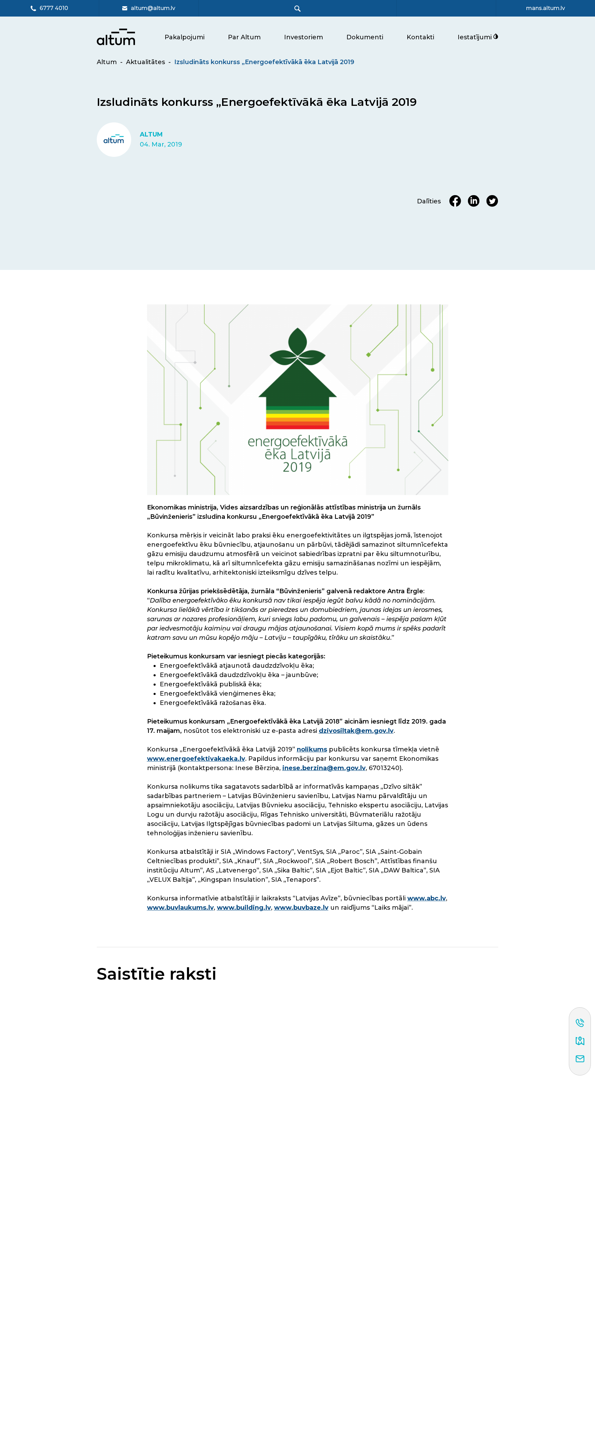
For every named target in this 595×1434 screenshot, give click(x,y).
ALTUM (151, 134)
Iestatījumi (475, 37)
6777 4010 (54, 8)
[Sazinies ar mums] (580, 1059)
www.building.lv (244, 907)
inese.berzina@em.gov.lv (324, 768)
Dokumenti (364, 37)
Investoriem (303, 37)
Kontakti (420, 37)
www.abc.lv (426, 898)
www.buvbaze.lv (301, 907)
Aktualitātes (145, 62)
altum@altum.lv (153, 8)
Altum (107, 62)
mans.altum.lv (545, 8)
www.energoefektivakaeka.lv (196, 759)
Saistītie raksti (157, 974)
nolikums (312, 749)
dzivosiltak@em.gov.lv (356, 731)
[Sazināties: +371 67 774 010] (580, 1023)
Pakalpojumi (185, 37)
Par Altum (244, 37)
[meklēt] (297, 8)
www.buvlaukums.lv (180, 907)
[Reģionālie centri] (580, 1041)
